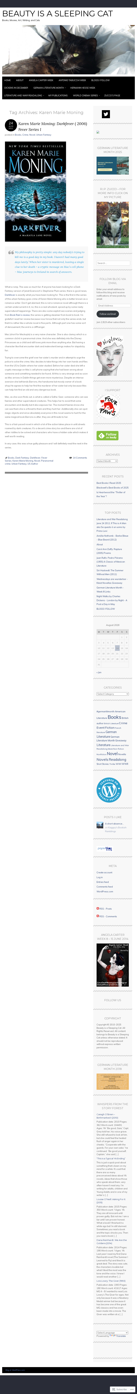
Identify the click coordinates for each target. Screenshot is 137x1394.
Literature (103, 745)
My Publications (58, 95)
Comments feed (105, 886)
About (20, 80)
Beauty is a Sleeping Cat (57, 13)
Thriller (112, 764)
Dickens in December (16, 87)
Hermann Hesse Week (82, 87)
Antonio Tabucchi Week (72, 80)
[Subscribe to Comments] (98, 916)
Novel (32, 134)
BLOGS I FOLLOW (100, 80)
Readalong (117, 759)
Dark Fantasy (22, 457)
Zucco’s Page (112, 95)
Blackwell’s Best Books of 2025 (113, 487)
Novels (102, 759)
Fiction (109, 727)
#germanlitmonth (105, 711)
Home (7, 80)
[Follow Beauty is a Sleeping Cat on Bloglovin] (110, 375)
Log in (100, 877)
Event (101, 727)
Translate (121, 1336)
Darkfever (10, 295)
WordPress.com (105, 891)
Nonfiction (101, 754)
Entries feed (103, 882)
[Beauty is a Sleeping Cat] (68, 74)
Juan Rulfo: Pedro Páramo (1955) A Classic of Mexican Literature (111, 561)
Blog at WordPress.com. (15, 1370)
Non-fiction (118, 749)
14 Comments (80, 457)
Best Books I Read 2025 (109, 483)
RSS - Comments (108, 916)
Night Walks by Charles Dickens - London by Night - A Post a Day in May (112, 600)
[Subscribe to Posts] (98, 908)
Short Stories (103, 764)
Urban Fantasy (43, 134)
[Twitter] (106, 114)
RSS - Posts (105, 908)
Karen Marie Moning (23, 460)
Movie (110, 749)
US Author (33, 463)
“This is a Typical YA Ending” (111, 1158)
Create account (104, 872)
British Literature (111, 723)
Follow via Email (108, 314)
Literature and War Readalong (23, 95)
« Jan (99, 672)
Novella (122, 754)
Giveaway (120, 740)
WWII (125, 763)
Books (18, 134)
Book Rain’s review (20, 315)
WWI (118, 764)
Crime (25, 134)
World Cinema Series (85, 95)
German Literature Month (48, 87)
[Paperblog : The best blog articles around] (105, 850)
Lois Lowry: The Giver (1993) (111, 1280)
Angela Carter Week (41, 80)
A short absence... (114, 823)
